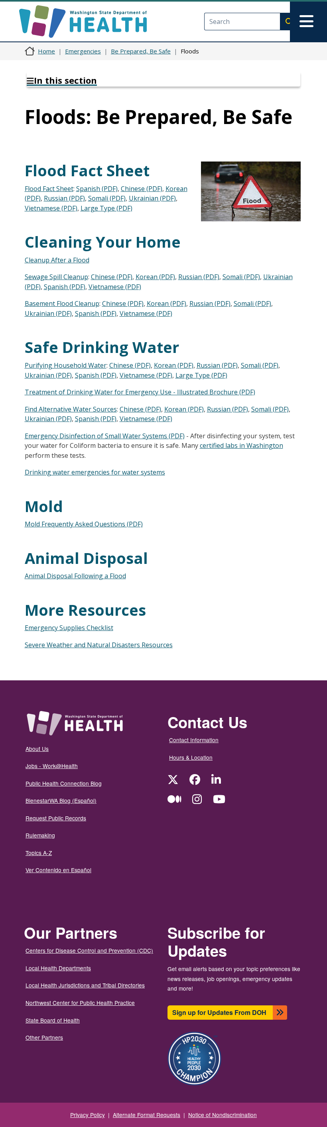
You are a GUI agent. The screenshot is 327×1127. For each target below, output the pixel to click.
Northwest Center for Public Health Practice (80, 1003)
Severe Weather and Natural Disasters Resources (99, 644)
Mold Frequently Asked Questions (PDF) (84, 524)
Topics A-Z (39, 853)
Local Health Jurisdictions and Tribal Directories (85, 985)
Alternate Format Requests (146, 1115)
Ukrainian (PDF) (152, 198)
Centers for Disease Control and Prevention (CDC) (89, 950)
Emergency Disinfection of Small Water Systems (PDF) (105, 435)
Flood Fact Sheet (49, 188)
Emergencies (83, 51)
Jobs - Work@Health (52, 766)
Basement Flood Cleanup (62, 303)
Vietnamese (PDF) (51, 208)
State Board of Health (53, 1020)
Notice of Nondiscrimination (222, 1115)
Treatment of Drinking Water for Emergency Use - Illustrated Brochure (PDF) (140, 392)
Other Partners (44, 1037)
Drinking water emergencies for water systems (95, 472)
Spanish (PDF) (97, 188)
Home (46, 51)
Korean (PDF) (155, 276)
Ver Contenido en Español (58, 870)
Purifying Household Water (65, 365)
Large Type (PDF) (106, 208)
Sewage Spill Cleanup (56, 276)
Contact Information (194, 740)
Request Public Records (56, 818)
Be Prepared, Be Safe (141, 51)
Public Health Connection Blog (64, 783)
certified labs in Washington (241, 445)
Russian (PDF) (64, 198)
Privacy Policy (87, 1115)
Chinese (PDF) (141, 188)
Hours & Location (191, 757)
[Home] (90, 21)
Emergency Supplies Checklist (69, 627)
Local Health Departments (58, 968)
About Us (37, 749)
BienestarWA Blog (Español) (61, 800)
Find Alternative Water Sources (71, 409)
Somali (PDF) (107, 198)
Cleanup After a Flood (57, 260)
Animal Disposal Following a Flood (75, 575)
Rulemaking (40, 835)
